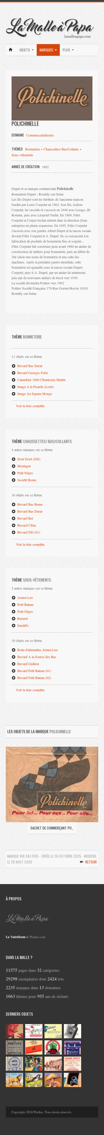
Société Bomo (26, 479)
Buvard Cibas (26, 525)
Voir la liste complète (30, 405)
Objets (25, 49)
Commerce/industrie (40, 135)
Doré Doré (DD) (28, 459)
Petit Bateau (25, 604)
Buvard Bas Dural (29, 365)
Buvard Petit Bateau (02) (33, 677)
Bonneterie (32, 149)
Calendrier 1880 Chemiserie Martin (41, 379)
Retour (90, 861)
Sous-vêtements (22, 154)
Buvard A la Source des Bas (36, 656)
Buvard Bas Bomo (29, 504)
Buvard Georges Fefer (32, 372)
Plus (67, 49)
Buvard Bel (24, 518)
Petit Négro (24, 472)
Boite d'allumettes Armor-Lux (37, 649)
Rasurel (22, 618)
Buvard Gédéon (27, 663)
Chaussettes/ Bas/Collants (61, 149)
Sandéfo (22, 625)
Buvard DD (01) (28, 532)
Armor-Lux (24, 597)
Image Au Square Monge (34, 393)
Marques (47, 49)
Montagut (23, 466)
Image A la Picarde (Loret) (35, 386)
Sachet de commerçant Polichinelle (52, 827)
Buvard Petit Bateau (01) (33, 670)
